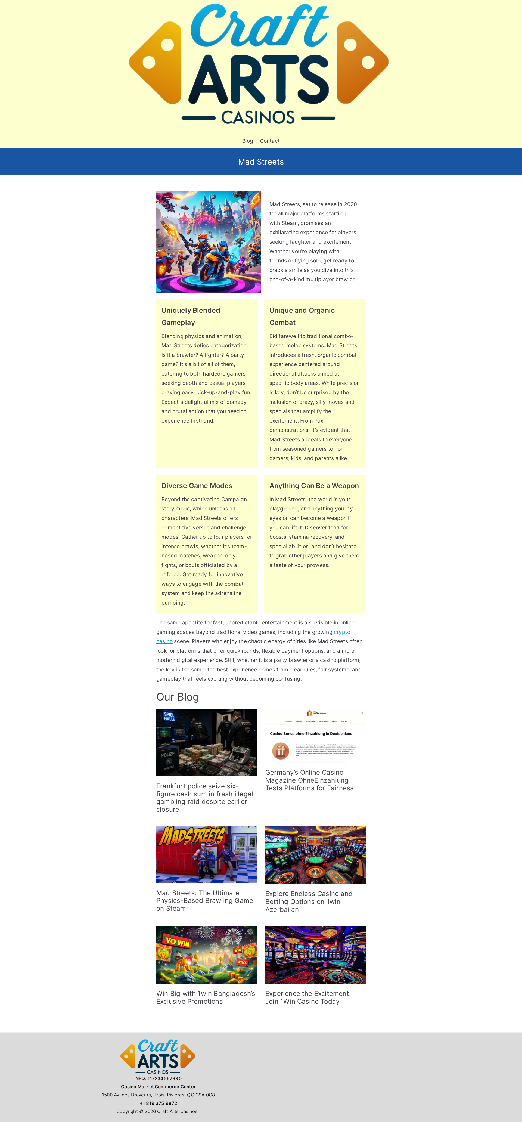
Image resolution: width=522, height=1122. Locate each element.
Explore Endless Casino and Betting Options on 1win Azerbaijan (309, 901)
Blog (247, 141)
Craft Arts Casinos (177, 1111)
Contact (270, 141)
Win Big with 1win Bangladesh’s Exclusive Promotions (205, 997)
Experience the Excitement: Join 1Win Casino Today (308, 997)
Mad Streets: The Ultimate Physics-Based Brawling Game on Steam (204, 901)
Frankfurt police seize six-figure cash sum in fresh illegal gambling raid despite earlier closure (204, 797)
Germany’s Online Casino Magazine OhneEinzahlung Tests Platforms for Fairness (309, 780)
